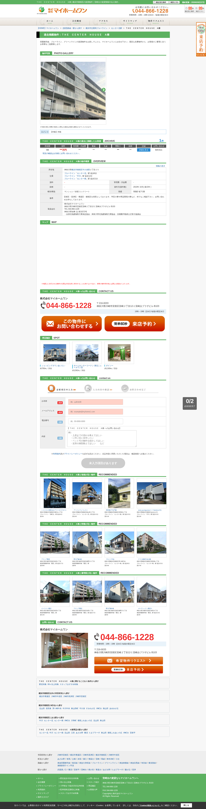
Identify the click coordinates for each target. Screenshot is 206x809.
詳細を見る (143, 150)
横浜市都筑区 (77, 170)
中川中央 (66, 708)
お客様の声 (92, 790)
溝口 (85, 759)
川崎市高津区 (68, 696)
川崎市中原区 (56, 696)
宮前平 (132, 733)
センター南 (81, 179)
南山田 (105, 708)
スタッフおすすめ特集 (69, 684)
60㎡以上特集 (53, 684)
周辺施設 (92, 786)
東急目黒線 (134, 763)
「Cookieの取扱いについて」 (150, 805)
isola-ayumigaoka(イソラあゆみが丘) (149, 510)
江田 (73, 733)
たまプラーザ (94, 733)
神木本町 (110, 759)
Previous (43, 90)
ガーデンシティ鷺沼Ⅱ (145, 608)
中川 (79, 176)
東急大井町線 (84, 763)
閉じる (186, 805)
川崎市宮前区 (80, 696)
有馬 (68, 759)
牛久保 (82, 708)
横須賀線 (152, 763)
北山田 (42, 708)
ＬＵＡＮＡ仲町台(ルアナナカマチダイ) (53, 510)
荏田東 (48, 708)
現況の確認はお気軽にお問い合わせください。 (62, 153)
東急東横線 (124, 763)
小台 (117, 759)
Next (104, 90)
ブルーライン (69, 173)
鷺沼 (86, 733)
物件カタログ (43, 797)
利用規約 (56, 454)
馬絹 (103, 759)
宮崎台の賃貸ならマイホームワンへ (120, 778)
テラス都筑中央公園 (144, 559)
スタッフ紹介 (93, 782)
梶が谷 (91, 770)
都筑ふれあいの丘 (85, 721)
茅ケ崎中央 (57, 708)
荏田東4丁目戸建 (111, 510)
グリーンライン (111, 763)
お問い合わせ (93, 778)
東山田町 (74, 708)
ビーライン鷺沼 (46, 608)
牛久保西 (86, 170)
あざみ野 (79, 733)
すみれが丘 (90, 708)
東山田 (102, 721)
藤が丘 (127, 770)
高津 (134, 770)
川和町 (74, 721)
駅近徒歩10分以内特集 (69, 778)
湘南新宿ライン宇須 (65, 766)
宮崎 (97, 759)
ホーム (40, 778)
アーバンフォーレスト (81, 510)
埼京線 (144, 763)
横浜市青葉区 (44, 696)
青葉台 (91, 759)
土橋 (74, 759)
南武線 (74, 763)
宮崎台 (84, 770)
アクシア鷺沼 (45, 559)
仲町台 (99, 708)
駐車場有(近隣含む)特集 (70, 790)
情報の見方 (160, 166)
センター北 (81, 173)
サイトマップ (43, 793)
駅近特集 (43, 684)
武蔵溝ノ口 (62, 770)
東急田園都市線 (63, 763)
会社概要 (41, 782)
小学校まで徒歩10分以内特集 (72, 786)
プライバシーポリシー (73, 454)
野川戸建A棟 (78, 559)
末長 (79, 759)
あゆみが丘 (114, 708)
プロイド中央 (110, 559)
